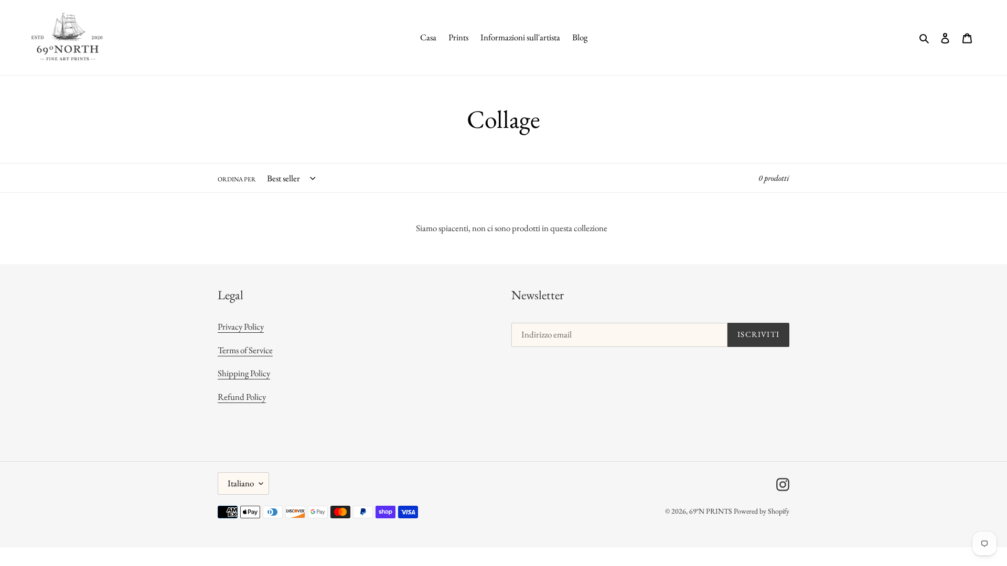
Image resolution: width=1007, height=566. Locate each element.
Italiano (241, 483)
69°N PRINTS (710, 511)
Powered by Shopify (761, 511)
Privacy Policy (241, 326)
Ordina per (237, 179)
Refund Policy (242, 396)
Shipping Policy (244, 373)
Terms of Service (245, 350)
